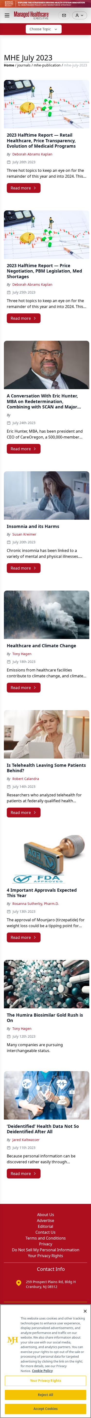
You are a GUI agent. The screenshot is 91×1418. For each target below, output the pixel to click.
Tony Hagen (22, 653)
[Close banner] (84, 6)
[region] (45, 1361)
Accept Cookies (45, 1409)
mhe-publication (47, 65)
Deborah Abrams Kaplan (32, 154)
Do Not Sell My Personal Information (45, 1250)
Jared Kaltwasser (26, 1139)
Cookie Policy (42, 1371)
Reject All (45, 1395)
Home (9, 65)
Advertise (45, 1220)
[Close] (85, 1311)
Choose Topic (40, 29)
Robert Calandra (25, 778)
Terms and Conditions (45, 1238)
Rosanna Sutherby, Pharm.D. (35, 903)
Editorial (45, 1226)
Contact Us (45, 1232)
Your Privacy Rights (45, 1255)
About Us (45, 1214)
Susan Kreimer (24, 534)
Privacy (45, 1244)
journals (24, 65)
